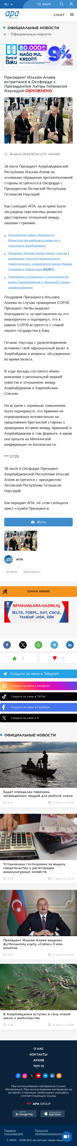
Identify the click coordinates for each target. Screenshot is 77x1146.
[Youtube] (38, 1076)
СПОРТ (59, 15)
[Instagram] (24, 1076)
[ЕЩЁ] (71, 15)
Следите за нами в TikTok (28, 696)
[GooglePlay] (24, 1114)
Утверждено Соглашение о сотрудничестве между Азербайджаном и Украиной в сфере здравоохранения (39, 282)
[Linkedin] (52, 1076)
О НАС (39, 1048)
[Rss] (59, 1076)
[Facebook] (18, 1076)
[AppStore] (52, 1114)
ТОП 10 (38, 1066)
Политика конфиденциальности (50, 1132)
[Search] (61, 4)
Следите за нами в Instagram (30, 685)
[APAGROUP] (38, 1104)
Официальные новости (31, 34)
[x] (31, 1076)
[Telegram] (45, 1076)
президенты (32, 571)
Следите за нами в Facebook (30, 707)
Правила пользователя (13, 1132)
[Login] (71, 4)
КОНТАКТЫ (38, 1054)
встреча (11, 571)
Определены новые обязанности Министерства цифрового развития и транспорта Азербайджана (34, 240)
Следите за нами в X (25, 717)
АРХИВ (38, 1060)
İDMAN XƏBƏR (38, 591)
